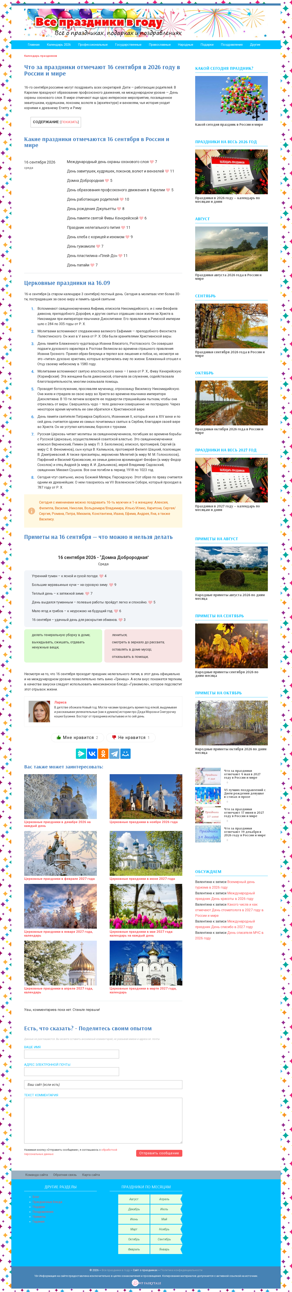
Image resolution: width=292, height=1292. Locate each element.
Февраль (134, 1249)
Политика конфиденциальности (181, 1270)
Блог (36, 1197)
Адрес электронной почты (47, 1065)
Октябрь (134, 1239)
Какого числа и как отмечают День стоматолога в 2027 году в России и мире (229, 910)
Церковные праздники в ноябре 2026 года (144, 822)
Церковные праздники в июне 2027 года (142, 879)
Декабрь (134, 1209)
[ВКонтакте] (92, 754)
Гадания (38, 1221)
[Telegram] (114, 754)
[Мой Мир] (125, 754)
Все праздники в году (116, 1270)
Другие (255, 45)
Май (164, 1219)
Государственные (128, 45)
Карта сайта (91, 1175)
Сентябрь (164, 1239)
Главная (34, 45)
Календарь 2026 (59, 45)
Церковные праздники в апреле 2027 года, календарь (58, 990)
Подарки (207, 45)
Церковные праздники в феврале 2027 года (59, 879)
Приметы (39, 1216)
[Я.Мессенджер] (81, 754)
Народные (185, 45)
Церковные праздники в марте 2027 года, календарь (143, 990)
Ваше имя (32, 1047)
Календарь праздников (40, 55)
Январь (164, 1249)
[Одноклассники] (103, 754)
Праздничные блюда (47, 1202)
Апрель (164, 1199)
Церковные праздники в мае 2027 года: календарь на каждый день (141, 933)
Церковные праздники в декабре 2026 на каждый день (57, 824)
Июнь (134, 1219)
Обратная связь (65, 1175)
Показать (69, 122)
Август (134, 1199)
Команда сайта (36, 1175)
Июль (164, 1209)
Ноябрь (164, 1229)
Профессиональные (93, 45)
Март (133, 1229)
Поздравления (232, 45)
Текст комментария (41, 1095)
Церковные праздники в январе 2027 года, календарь (58, 933)
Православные (160, 45)
